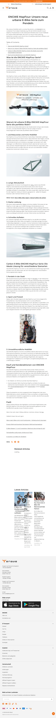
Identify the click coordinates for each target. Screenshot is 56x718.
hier (42, 412)
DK (17, 714)
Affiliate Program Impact (8, 680)
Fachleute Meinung (7, 675)
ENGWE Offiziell (9, 712)
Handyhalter (31, 386)
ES (13, 714)
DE (8, 714)
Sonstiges (4, 642)
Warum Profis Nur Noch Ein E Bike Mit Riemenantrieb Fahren (39, 505)
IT (12, 714)
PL (16, 714)
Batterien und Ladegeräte (8, 656)
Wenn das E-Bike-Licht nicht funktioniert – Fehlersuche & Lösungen (26, 420)
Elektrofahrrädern (11, 61)
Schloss (42, 386)
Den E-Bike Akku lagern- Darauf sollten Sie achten (30, 197)
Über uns (4, 615)
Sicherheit (5, 653)
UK (9, 714)
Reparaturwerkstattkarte (8, 685)
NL (15, 714)
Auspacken (5, 672)
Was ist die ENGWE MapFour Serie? (18, 46)
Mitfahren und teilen (7, 666)
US (6, 714)
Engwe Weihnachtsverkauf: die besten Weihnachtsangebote (24, 424)
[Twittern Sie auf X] (12, 442)
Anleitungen (5, 669)
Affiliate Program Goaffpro (9, 683)
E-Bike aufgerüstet (7, 658)
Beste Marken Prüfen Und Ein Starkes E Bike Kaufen (27, 505)
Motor (24, 204)
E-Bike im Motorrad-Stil (8, 639)
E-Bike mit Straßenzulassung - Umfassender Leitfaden (20, 510)
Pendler (4, 634)
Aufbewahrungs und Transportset (10, 650)
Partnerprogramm (7, 677)
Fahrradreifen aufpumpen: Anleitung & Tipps (19, 432)
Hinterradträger (44, 385)
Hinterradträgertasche (17, 386)
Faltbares (4, 637)
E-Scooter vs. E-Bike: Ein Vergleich (16, 436)
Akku (32, 185)
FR (11, 714)
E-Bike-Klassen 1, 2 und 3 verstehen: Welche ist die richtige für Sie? (25, 428)
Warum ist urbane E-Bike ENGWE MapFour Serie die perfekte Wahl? (28, 48)
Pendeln (35, 278)
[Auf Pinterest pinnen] (18, 442)
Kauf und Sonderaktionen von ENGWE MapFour (22, 55)
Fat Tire (4, 629)
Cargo (3, 631)
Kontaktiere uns (6, 618)
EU (5, 714)
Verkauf (4, 626)
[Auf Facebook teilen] (15, 442)
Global (3, 714)
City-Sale (6, 10)
